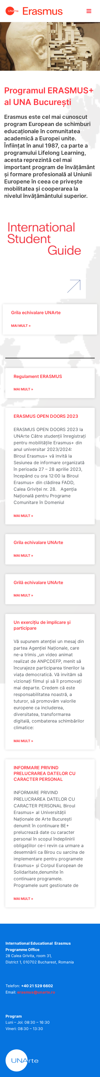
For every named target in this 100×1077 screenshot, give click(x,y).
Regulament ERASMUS (38, 376)
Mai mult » (21, 326)
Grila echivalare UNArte (36, 312)
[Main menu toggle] (89, 11)
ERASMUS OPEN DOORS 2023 (46, 416)
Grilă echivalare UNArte (38, 582)
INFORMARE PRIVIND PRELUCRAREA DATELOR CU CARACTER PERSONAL (45, 773)
